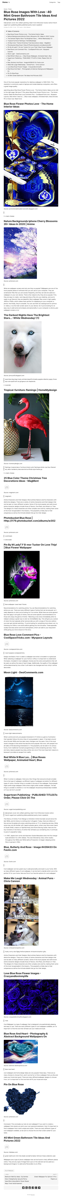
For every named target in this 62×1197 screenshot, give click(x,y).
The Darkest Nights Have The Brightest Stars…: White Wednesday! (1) (30, 38)
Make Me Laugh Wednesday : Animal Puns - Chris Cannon (26, 64)
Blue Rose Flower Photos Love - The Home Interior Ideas (26, 34)
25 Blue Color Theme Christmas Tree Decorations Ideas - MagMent (29, 43)
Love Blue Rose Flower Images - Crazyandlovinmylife (25, 67)
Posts (10, 9)
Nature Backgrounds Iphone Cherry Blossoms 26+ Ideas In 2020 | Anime (31, 36)
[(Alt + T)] (9, 2)
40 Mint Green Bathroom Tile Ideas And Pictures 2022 (25, 75)
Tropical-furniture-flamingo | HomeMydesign (22, 41)
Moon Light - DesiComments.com (18, 54)
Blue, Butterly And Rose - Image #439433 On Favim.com (26, 62)
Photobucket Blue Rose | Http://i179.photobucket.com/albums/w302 (29, 45)
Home (5, 2)
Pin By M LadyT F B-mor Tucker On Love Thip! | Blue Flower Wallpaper (30, 47)
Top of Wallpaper (9, 1170)
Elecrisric (33, 1194)
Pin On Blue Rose (13, 73)
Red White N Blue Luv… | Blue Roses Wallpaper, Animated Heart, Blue (29, 56)
